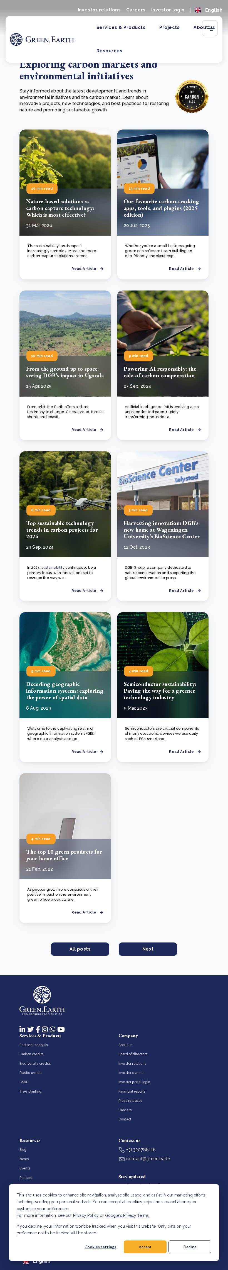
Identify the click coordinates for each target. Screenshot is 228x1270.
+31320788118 (140, 1149)
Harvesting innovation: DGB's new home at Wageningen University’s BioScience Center (162, 529)
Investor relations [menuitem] (132, 1064)
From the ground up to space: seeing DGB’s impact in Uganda (65, 372)
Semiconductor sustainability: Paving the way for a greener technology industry (160, 690)
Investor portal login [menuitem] (134, 1082)
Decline (190, 1246)
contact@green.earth (147, 1158)
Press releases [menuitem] (130, 1101)
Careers (135, 10)
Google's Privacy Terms (127, 1215)
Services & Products (120, 27)
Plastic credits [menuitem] (30, 1073)
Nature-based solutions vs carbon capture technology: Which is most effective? (60, 208)
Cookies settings (100, 1246)
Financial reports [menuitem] (131, 1091)
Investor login (168, 10)
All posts (80, 949)
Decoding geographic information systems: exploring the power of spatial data (64, 690)
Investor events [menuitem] (130, 1073)
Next (148, 949)
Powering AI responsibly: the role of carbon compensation (160, 372)
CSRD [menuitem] (24, 1082)
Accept (145, 1246)
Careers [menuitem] (125, 1110)
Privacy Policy (86, 1215)
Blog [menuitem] (23, 1150)
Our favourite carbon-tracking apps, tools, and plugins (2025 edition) (161, 208)
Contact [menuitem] (124, 1119)
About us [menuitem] (125, 1045)
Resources (109, 50)
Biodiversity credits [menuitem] (35, 1064)
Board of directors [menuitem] (132, 1054)
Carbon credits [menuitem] (31, 1054)
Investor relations (99, 10)
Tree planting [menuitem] (30, 1091)
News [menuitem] (24, 1159)
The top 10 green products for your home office (64, 855)
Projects (169, 27)
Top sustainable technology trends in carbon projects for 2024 (62, 529)
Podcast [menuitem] (26, 1178)
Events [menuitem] (24, 1168)
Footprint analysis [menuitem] (33, 1045)
